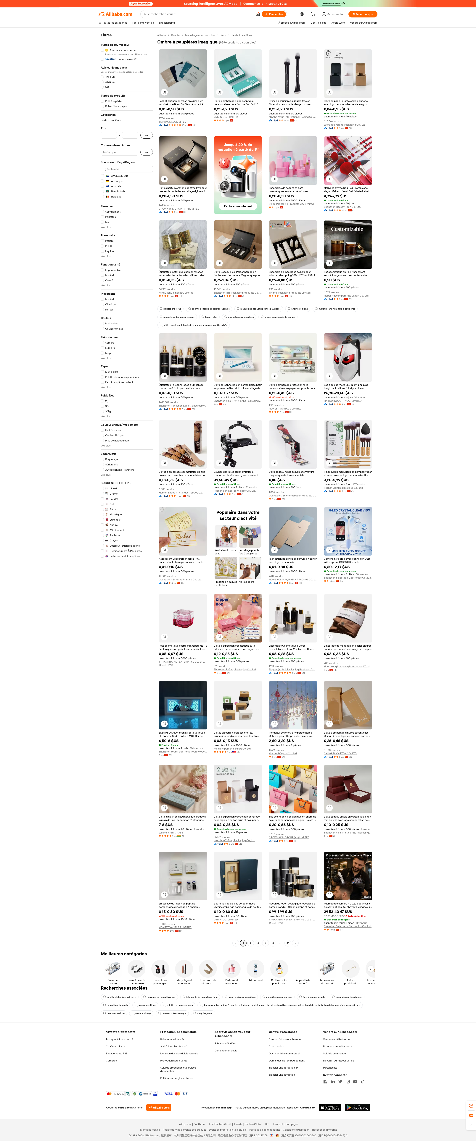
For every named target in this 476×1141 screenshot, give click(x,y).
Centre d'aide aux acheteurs (285, 1039)
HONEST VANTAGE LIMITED (285, 408)
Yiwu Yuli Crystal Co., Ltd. (283, 753)
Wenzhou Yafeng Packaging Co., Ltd (344, 124)
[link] (471, 1106)
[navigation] (127, 489)
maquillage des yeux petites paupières (260, 308)
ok (146, 135)
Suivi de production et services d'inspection (178, 1069)
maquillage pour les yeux (279, 997)
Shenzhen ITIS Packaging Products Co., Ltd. (238, 292)
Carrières (111, 1060)
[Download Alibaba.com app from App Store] (330, 1107)
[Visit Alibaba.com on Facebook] (325, 1081)
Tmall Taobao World (220, 1124)
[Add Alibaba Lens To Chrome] (158, 1107)
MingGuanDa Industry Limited (176, 292)
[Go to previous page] (235, 943)
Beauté (175, 35)
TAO (267, 1124)
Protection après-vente (173, 1060)
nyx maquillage (143, 1013)
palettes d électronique (174, 1013)
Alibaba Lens (123, 1107)
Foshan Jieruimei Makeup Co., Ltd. (343, 487)
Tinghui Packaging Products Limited (290, 292)
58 (288, 943)
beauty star (211, 317)
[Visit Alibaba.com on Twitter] (340, 1081)
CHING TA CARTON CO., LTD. (340, 753)
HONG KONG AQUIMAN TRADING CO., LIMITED (293, 579)
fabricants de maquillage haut (202, 997)
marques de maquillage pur (161, 997)
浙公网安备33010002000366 (298, 1135)
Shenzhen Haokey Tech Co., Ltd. (342, 206)
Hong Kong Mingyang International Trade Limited (348, 666)
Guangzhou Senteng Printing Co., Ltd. (180, 579)
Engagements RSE (116, 1053)
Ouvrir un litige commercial (284, 1053)
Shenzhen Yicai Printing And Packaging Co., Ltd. (238, 400)
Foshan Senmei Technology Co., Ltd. (235, 490)
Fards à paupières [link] (242, 35)
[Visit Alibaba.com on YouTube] (355, 1081)
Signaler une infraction (282, 1074)
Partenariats (330, 1067)
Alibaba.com (307, 1107)
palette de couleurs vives (180, 1005)
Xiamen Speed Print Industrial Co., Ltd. (181, 492)
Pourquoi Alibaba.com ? (119, 1039)
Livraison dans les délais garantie (179, 1053)
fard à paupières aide (314, 997)
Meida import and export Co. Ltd (232, 748)
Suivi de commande (334, 1053)
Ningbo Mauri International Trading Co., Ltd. (293, 116)
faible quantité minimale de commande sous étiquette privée (195, 325)
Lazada (238, 1124)
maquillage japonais (117, 1005)
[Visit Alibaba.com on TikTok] (362, 1081)
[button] (258, 14)
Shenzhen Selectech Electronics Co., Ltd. (348, 577)
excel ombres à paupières (242, 997)
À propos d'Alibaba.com (120, 1031)
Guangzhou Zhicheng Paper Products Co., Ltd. (293, 495)
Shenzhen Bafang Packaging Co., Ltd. (235, 669)
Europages (292, 1124)
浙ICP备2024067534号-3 (333, 1135)
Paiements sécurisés (172, 1039)
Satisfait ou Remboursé (173, 1046)
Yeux (223, 35)
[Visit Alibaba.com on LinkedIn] (333, 1081)
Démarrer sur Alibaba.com (338, 1046)
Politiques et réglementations (177, 1078)
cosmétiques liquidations (349, 997)
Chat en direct (277, 1046)
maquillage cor (205, 1013)
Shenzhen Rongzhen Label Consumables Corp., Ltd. (183, 405)
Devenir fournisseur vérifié (338, 1060)
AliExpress (185, 1124)
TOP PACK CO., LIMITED (172, 121)
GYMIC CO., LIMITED (226, 116)
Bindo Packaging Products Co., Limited (291, 203)
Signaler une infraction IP (283, 1067)
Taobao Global (253, 1124)
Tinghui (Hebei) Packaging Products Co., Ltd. (293, 669)
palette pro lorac (172, 308)
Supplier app (224, 1107)
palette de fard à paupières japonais (211, 308)
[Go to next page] (295, 943)
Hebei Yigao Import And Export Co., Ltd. (346, 295)
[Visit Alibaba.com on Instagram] (347, 1081)
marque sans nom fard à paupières (337, 308)
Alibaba (161, 35)
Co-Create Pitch (115, 1046)
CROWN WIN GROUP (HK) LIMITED (179, 208)
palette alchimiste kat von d (121, 997)
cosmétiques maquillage (241, 317)
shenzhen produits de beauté (280, 317)
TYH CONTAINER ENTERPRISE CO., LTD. (182, 661)
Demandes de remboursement (287, 1060)
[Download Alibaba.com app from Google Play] (357, 1107)
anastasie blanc (299, 308)
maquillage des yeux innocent (178, 317)
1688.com (199, 1124)
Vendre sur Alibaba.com (336, 1039)
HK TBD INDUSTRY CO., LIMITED (343, 400)
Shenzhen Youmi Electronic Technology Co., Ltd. (183, 751)
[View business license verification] (271, 1135)
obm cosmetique (116, 1013)
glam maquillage (147, 1005)
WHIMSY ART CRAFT (171, 832)
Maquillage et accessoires (200, 35)
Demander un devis (226, 1050)
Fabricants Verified (225, 1043)
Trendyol (278, 1124)
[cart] (314, 14)
